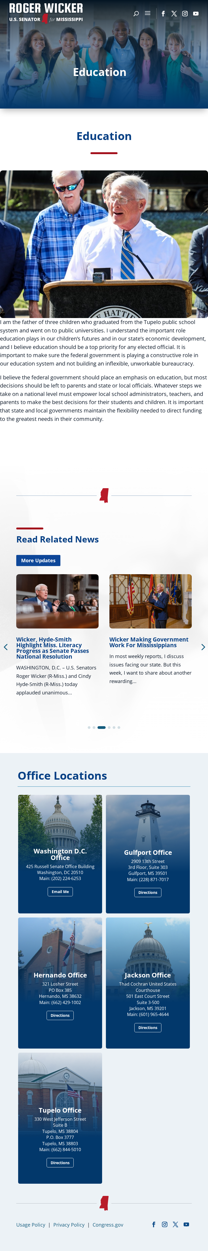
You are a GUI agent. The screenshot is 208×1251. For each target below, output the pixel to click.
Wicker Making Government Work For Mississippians (55, 642)
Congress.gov (108, 1224)
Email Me (60, 891)
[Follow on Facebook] (163, 13)
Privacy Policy (68, 1224)
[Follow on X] (174, 13)
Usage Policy (30, 1224)
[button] (89, 727)
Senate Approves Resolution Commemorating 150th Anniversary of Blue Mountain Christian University (148, 651)
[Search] (136, 13)
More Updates (38, 560)
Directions (147, 892)
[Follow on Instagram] (185, 13)
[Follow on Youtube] (195, 13)
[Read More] (104, 316)
